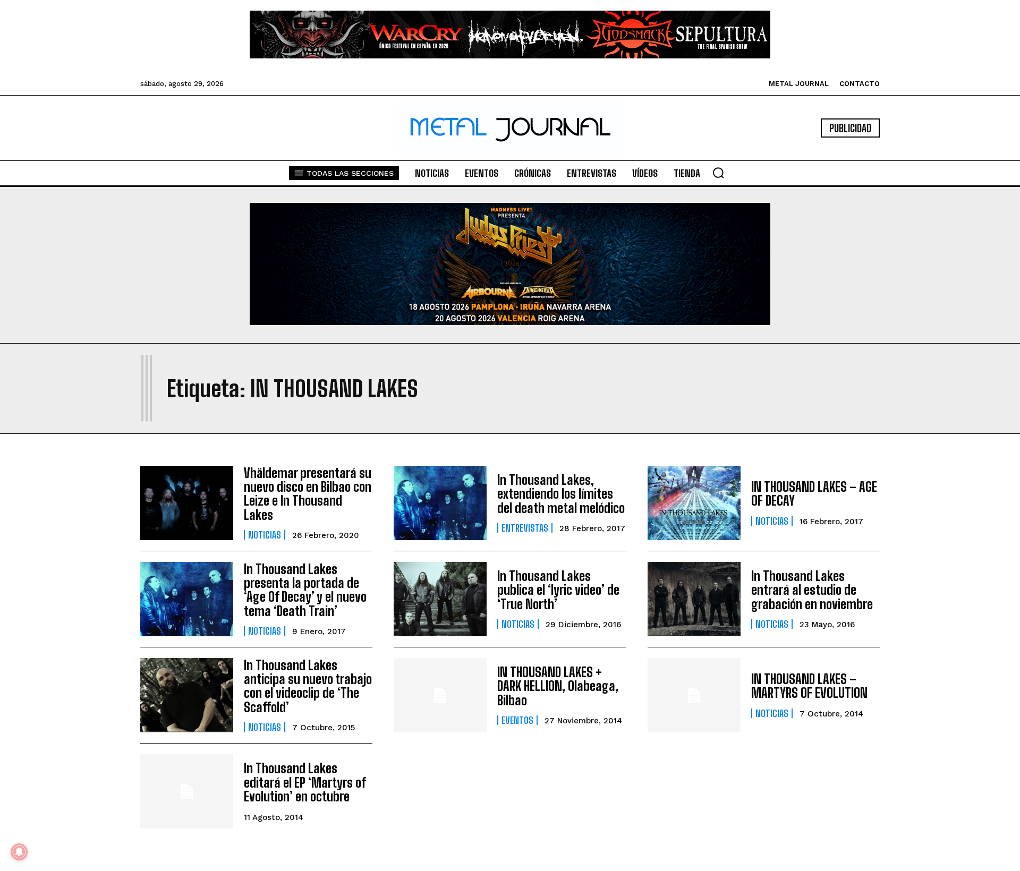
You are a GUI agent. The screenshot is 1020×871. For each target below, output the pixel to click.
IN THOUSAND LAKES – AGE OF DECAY (814, 493)
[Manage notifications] (19, 851)
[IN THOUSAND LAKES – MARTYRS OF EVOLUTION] (694, 695)
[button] (718, 172)
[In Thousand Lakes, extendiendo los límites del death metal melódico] (440, 503)
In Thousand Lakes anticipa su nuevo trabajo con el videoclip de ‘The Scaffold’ (308, 686)
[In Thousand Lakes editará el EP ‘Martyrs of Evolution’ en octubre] (186, 791)
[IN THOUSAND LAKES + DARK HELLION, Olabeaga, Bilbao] (440, 695)
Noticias (264, 535)
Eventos (517, 720)
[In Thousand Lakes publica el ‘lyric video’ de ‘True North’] (440, 599)
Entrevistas (525, 528)
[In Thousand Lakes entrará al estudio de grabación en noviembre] (694, 599)
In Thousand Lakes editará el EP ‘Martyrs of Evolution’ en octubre (305, 782)
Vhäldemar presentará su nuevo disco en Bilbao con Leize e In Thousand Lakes (307, 494)
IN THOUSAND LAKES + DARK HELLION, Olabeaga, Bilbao (557, 686)
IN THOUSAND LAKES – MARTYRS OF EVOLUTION (809, 686)
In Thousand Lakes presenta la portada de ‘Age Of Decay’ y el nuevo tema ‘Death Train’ (305, 590)
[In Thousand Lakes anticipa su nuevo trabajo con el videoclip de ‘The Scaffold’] (186, 695)
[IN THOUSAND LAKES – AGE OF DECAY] (694, 503)
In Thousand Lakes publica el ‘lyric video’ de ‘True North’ (558, 590)
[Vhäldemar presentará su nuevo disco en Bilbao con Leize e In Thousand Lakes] (186, 503)
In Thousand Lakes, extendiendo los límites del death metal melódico (561, 494)
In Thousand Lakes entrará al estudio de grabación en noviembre (812, 590)
